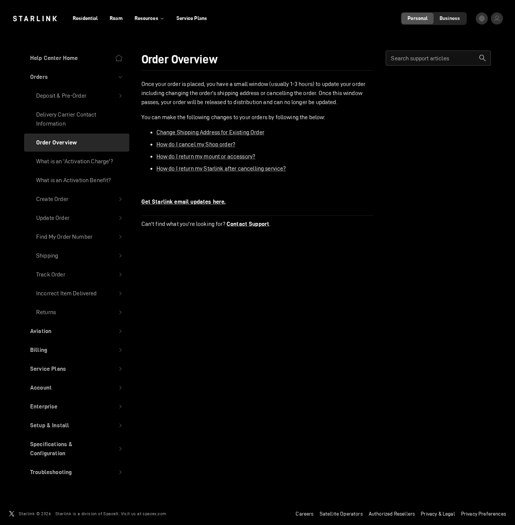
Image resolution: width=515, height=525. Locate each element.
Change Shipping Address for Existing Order (210, 132)
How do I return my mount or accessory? (206, 156)
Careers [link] (304, 514)
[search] (482, 58)
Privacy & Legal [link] (438, 514)
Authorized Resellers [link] (392, 514)
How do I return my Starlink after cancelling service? (221, 168)
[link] (35, 18)
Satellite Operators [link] (341, 514)
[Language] (482, 18)
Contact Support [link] (248, 224)
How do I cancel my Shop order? (196, 144)
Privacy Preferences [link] (483, 514)
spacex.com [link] (154, 513)
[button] (76, 77)
